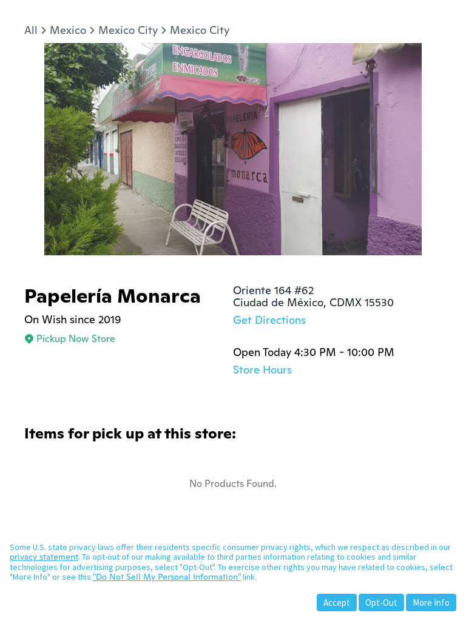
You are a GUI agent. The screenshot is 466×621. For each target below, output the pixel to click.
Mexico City (128, 30)
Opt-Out (381, 602)
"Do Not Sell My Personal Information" (167, 576)
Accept (336, 602)
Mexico (68, 30)
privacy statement (44, 556)
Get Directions (269, 320)
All (31, 30)
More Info (431, 602)
